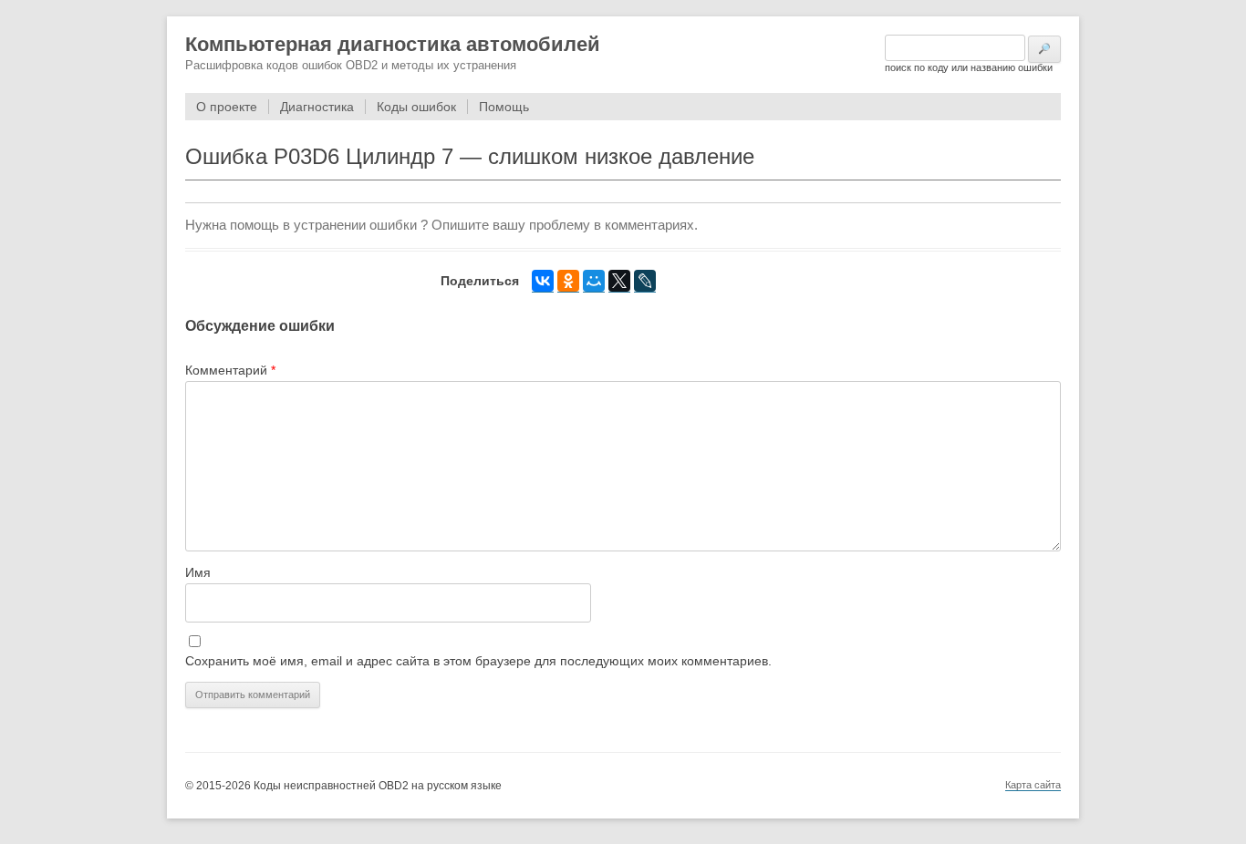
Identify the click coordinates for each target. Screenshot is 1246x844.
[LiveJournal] (645, 281)
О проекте (226, 106)
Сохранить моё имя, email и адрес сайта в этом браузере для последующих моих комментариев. (478, 661)
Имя (198, 572)
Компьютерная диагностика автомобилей (392, 44)
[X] (619, 281)
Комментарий (230, 370)
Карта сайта (1033, 784)
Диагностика (317, 106)
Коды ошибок (416, 106)
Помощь (504, 106)
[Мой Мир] (594, 281)
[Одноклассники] (568, 281)
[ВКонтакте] (543, 281)
